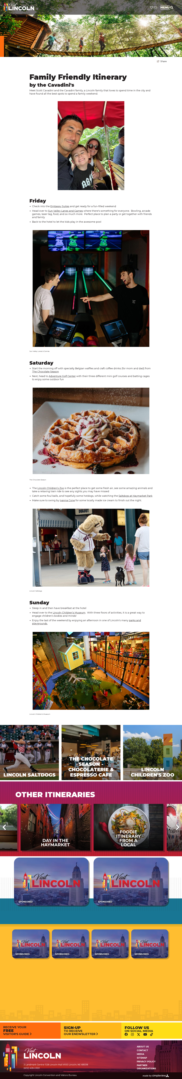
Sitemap (142, 1058)
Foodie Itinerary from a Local (128, 838)
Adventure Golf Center (62, 376)
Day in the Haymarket (55, 842)
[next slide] (177, 827)
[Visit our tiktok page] (151, 1034)
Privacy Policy (146, 1061)
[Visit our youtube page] (145, 1034)
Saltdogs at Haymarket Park (135, 495)
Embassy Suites (59, 206)
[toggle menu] (166, 7)
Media (140, 1054)
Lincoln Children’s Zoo (50, 488)
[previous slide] (4, 827)
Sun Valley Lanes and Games (65, 210)
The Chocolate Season (45, 371)
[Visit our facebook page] (126, 1034)
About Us (143, 1046)
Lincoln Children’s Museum (69, 612)
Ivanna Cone (67, 500)
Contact (142, 1050)
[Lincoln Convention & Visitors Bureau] (18, 7)
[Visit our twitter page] (138, 1034)
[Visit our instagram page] (132, 1034)
